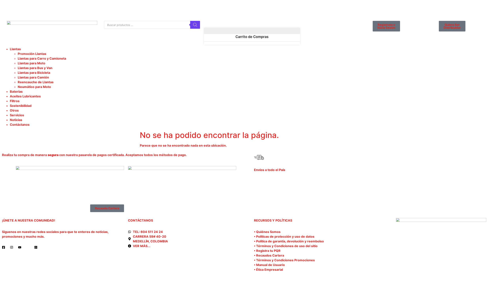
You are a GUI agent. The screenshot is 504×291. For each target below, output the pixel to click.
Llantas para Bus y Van (35, 68)
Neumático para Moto (34, 87)
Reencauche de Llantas (36, 82)
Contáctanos (20, 125)
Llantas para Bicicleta (34, 73)
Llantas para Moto (31, 63)
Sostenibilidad (21, 106)
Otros (14, 110)
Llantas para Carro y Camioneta (42, 58)
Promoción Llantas (32, 54)
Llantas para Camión (33, 77)
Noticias (16, 120)
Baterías (16, 91)
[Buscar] (195, 25)
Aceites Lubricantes (25, 96)
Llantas (15, 49)
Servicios (17, 115)
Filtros (14, 101)
